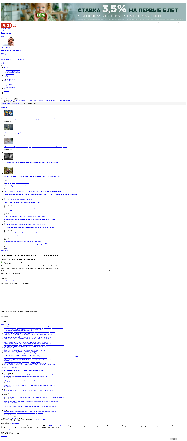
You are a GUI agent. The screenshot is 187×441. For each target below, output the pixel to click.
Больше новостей (5, 250)
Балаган (5, 88)
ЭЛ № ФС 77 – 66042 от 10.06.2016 (54, 426)
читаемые (24, 370)
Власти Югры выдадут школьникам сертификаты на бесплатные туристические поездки (32, 176)
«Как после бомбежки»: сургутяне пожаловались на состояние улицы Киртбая (23, 413)
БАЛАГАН (6, 91)
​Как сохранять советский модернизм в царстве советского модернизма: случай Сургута (25, 376)
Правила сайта (4, 429)
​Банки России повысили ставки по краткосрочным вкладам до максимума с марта (25, 358)
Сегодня (3, 324)
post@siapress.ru (15, 423)
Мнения (6, 75)
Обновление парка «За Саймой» (35, 100)
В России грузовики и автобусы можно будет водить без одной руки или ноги (24, 353)
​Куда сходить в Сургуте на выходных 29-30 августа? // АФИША (21, 349)
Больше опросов (5, 252)
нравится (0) (4, 280)
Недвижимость (10, 85)
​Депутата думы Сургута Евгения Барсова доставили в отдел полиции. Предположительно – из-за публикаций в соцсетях (34, 397)
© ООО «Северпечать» (13, 418)
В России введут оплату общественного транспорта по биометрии (21, 355)
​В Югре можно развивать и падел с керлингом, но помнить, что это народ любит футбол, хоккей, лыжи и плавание (34, 345)
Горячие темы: (5, 100)
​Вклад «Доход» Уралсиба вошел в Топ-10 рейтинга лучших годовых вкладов (24, 350)
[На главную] (9, 27)
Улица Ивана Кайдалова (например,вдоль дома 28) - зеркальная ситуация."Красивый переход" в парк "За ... (30, 411)
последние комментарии (10, 370)
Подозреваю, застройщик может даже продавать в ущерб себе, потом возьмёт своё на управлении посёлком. (31, 380)
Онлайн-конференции (11, 79)
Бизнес (5, 83)
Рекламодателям (13, 429)
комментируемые (36, 370)
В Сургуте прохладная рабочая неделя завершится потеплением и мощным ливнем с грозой (33, 133)
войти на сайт (9, 314)
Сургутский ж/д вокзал (64, 100)
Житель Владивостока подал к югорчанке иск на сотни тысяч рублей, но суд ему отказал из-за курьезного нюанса (40, 194)
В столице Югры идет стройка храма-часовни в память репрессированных (27, 210)
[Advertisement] (44, 295)
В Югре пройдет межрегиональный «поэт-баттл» (19, 186)
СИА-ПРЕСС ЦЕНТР (40, 419)
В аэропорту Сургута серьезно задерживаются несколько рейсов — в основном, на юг (26, 346)
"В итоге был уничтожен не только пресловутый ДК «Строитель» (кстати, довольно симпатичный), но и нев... (31, 374)
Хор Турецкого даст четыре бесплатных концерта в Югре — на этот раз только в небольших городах (30, 364)
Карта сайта (4, 436)
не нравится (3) (11, 280)
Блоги (7, 78)
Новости (6, 67)
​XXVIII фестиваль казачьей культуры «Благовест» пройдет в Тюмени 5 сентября (29, 227)
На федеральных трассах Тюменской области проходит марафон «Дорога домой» (29, 219)
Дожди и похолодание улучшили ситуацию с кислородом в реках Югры (26, 244)
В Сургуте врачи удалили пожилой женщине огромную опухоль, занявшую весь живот (31, 162)
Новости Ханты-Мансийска (13, 72)
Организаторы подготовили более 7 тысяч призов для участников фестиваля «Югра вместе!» (33, 119)
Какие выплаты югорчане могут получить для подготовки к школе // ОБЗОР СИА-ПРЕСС (27, 359)
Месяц (10, 324)
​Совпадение (8, 360)
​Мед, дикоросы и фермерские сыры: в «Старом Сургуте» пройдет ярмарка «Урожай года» (27, 343)
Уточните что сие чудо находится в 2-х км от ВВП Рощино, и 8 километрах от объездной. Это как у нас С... (30, 385)
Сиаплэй (6, 82)
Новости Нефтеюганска (12, 71)
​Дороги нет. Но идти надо (11, 367)
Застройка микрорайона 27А (51, 100)
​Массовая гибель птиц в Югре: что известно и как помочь (19, 366)
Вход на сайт (4, 63)
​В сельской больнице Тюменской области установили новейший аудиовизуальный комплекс (33, 235)
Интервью (9, 76)
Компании (9, 84)
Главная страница (6, 103)
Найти (16, 98)
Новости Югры (10, 74)
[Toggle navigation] (1, 65)
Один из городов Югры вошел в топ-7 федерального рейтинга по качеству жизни (25, 363)
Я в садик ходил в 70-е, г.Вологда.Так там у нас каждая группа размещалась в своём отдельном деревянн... (30, 406)
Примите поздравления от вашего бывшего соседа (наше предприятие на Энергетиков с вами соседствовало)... (31, 401)
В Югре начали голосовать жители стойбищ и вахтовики (22, 202)
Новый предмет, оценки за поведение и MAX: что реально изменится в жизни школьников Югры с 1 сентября (32, 336)
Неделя (7, 324)
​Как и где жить (9, 347)
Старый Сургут (7, 80)
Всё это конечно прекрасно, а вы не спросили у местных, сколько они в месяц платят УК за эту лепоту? (29, 390)
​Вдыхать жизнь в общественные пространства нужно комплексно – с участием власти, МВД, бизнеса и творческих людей (35, 341)
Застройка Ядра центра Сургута (18, 100)
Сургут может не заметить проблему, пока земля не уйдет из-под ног (22, 362)
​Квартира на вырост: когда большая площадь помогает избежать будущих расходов (26, 342)
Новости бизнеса (10, 87)
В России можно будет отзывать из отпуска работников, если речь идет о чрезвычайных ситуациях (35, 147)
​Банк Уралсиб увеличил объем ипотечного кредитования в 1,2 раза (22, 351)
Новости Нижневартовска (13, 70)
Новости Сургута (10, 68)
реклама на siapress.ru (182, 22)
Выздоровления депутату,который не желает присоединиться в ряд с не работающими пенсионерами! (29, 395)
